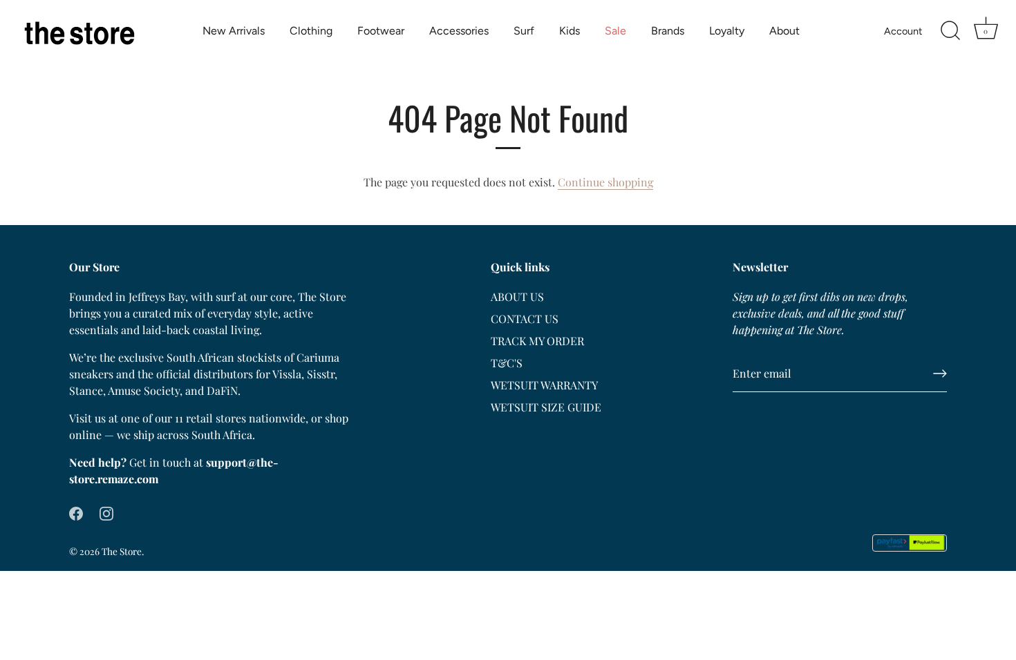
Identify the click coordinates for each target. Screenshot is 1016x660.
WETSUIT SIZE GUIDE (546, 407)
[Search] (950, 31)
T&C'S (507, 363)
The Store (122, 551)
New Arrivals (234, 30)
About (784, 30)
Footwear (380, 30)
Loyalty (726, 30)
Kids (569, 30)
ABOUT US (517, 296)
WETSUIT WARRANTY (544, 385)
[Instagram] (106, 512)
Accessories (459, 30)
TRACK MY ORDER (537, 340)
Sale (615, 30)
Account (903, 31)
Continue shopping (605, 182)
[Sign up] (940, 373)
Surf (524, 30)
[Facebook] (76, 512)
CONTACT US (524, 318)
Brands (667, 30)
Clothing (311, 30)
